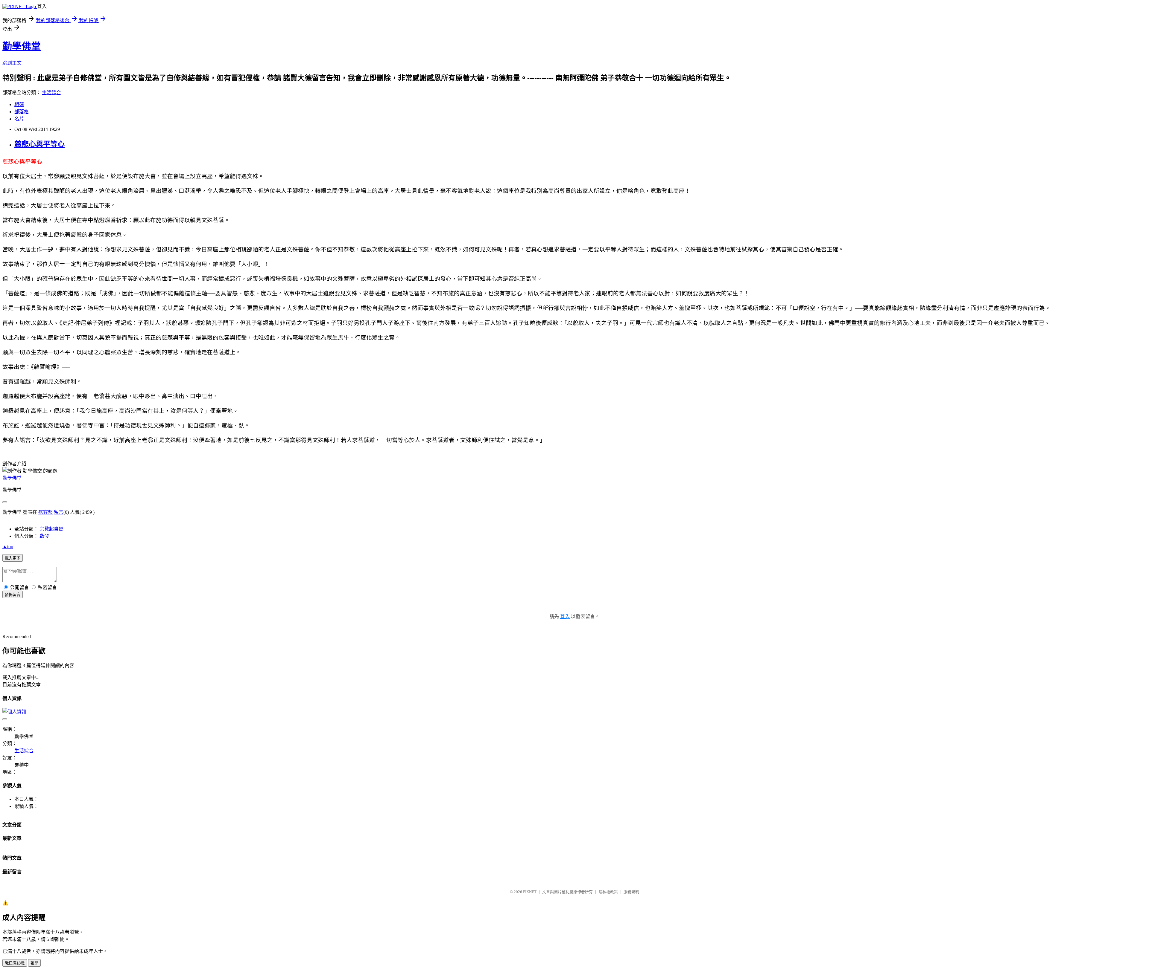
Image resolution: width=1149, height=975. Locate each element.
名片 (19, 118)
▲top (7, 546)
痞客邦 (45, 512)
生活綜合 (51, 92)
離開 (34, 963)
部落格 (21, 111)
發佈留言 (12, 594)
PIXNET (529, 892)
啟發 (44, 536)
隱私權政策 (608, 892)
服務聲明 (631, 892)
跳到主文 (12, 62)
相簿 (19, 104)
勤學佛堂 (21, 46)
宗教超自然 (51, 528)
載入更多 (12, 558)
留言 (58, 512)
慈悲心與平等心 (39, 144)
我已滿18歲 (15, 963)
